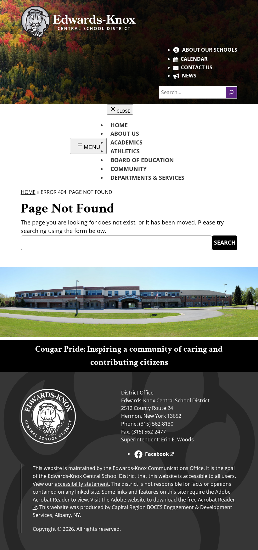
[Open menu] (88, 146)
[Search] (231, 92)
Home (28, 192)
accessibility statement (82, 483)
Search (225, 242)
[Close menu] (120, 109)
